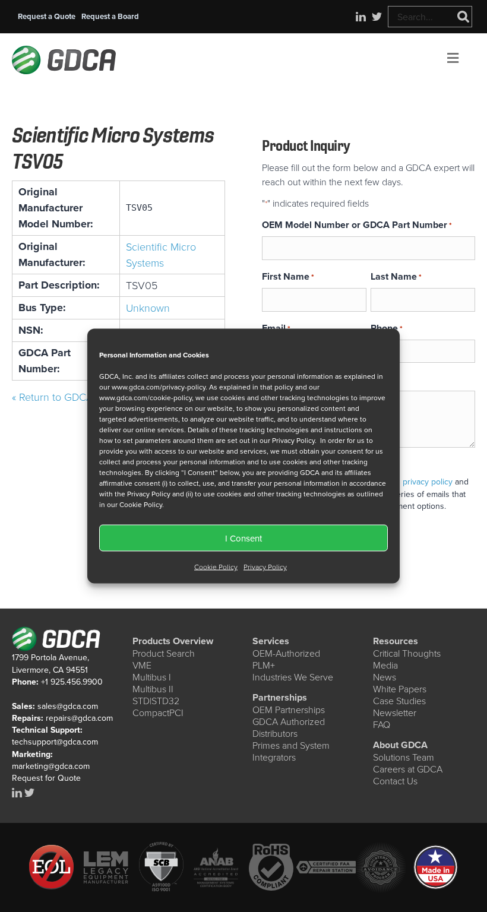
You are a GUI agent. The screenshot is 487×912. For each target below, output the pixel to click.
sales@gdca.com (67, 706)
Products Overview (172, 641)
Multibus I (151, 676)
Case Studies (399, 700)
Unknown (148, 307)
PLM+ (263, 665)
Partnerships (279, 697)
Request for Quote (46, 778)
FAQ (381, 724)
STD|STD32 (155, 700)
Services (270, 641)
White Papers (399, 688)
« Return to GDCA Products (74, 397)
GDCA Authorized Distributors (288, 727)
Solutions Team (403, 757)
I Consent (243, 537)
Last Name (396, 276)
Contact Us (395, 780)
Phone (387, 328)
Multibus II (152, 688)
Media (385, 665)
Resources (395, 641)
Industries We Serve (292, 676)
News (384, 676)
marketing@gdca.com (51, 766)
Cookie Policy (216, 567)
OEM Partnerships (288, 709)
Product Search (163, 653)
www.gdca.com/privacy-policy (158, 387)
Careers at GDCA (407, 768)
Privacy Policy (265, 567)
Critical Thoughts (407, 653)
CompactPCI (158, 712)
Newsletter (394, 712)
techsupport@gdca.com (55, 742)
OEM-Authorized (286, 653)
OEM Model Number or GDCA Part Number (357, 225)
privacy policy (428, 481)
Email (276, 328)
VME (141, 665)
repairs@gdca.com (79, 718)
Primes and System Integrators (291, 751)
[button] (46, 16)
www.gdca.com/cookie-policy (145, 397)
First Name (288, 276)
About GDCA (400, 745)
